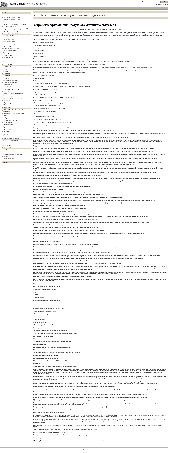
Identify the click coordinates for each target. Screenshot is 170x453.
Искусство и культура (9, 66)
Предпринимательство (10, 152)
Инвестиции (7, 60)
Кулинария (6, 131)
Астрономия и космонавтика (11, 17)
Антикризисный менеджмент (12, 89)
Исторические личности (10, 69)
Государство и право (9, 26)
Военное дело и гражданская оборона (14, 24)
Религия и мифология (9, 35)
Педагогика (6, 143)
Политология (7, 147)
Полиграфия (7, 145)
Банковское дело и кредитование (13, 93)
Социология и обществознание (12, 44)
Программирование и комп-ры (12, 154)
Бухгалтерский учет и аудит (11, 22)
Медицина (6, 107)
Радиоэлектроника (8, 158)
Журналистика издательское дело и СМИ (15, 29)
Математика (7, 105)
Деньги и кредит (8, 57)
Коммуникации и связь (10, 120)
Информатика (7, 64)
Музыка (5, 115)
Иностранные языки (9, 62)
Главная (5, 15)
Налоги (5, 136)
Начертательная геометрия (11, 138)
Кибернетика (7, 118)
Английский (7, 87)
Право (5, 149)
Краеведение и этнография (11, 31)
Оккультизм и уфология (10, 140)
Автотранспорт (7, 84)
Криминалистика (8, 124)
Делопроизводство (9, 55)
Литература (6, 73)
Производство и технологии (11, 33)
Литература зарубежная (10, 75)
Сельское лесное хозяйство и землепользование (11, 38)
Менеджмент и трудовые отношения (14, 113)
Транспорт (6, 53)
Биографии (6, 100)
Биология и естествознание (11, 19)
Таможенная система (9, 50)
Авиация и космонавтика (10, 80)
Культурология (7, 134)
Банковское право (8, 96)
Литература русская (9, 78)
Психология (6, 156)
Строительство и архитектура (12, 48)
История (5, 71)
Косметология (7, 122)
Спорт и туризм (8, 46)
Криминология (7, 127)
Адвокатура (6, 91)
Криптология (7, 129)
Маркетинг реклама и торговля (12, 103)
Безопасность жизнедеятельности (13, 98)
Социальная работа (9, 41)
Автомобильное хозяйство (11, 82)
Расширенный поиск (162, 4)
